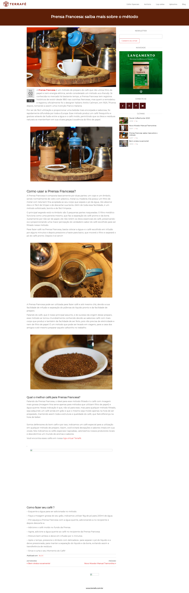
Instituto (147, 4)
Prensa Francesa (46, 90)
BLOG (41, 556)
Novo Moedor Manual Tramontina (142, 126)
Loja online (160, 4)
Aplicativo (173, 4)
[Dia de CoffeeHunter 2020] (123, 120)
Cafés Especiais (133, 4)
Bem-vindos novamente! (139, 141)
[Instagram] (129, 106)
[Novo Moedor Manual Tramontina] (123, 128)
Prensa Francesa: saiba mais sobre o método (143, 134)
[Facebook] (123, 106)
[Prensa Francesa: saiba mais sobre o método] (123, 135)
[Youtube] (143, 106)
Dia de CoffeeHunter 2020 (139, 118)
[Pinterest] (136, 106)
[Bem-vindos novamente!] (123, 143)
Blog (184, 4)
